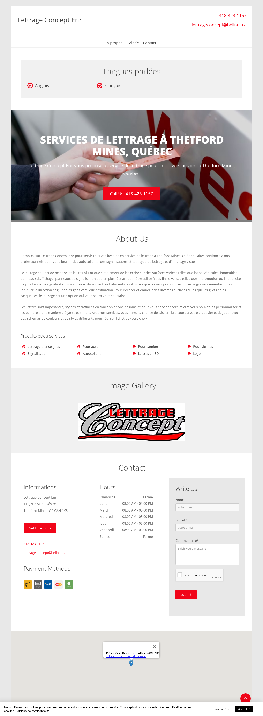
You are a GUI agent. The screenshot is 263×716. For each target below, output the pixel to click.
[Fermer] (258, 709)
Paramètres (221, 709)
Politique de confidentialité (33, 711)
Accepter (244, 709)
